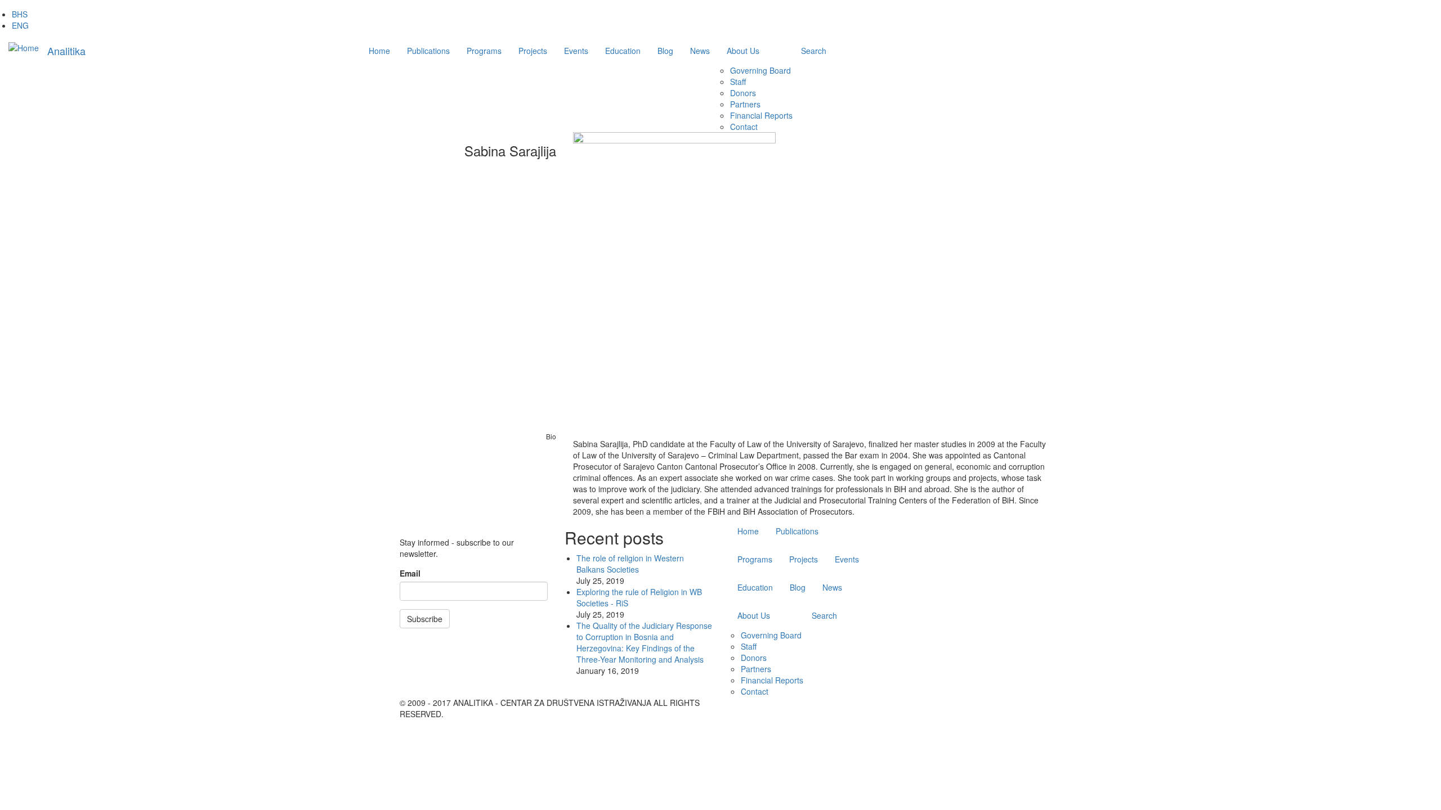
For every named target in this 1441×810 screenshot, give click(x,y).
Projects (532, 50)
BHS (20, 14)
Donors (743, 92)
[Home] (23, 47)
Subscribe (424, 618)
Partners (745, 104)
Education (623, 50)
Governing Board (760, 70)
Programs (484, 50)
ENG (20, 25)
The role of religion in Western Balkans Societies (630, 563)
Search (813, 50)
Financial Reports (761, 115)
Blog (665, 50)
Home (379, 50)
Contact (744, 126)
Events (576, 50)
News (700, 50)
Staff (738, 81)
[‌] (993, 702)
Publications (428, 50)
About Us (743, 50)
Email (410, 573)
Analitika (66, 50)
